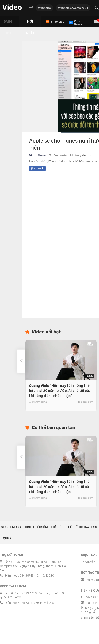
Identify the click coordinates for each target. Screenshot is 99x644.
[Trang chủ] (12, 7)
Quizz (7, 538)
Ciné (28, 527)
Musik (16, 527)
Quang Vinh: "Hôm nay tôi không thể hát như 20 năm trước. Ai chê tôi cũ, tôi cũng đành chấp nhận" (59, 390)
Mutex (86, 155)
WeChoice (44, 7)
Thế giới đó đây (77, 527)
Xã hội (57, 527)
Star (4, 527)
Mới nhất (30, 23)
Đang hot (7, 23)
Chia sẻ (38, 168)
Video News (37, 155)
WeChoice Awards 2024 (73, 7)
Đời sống (42, 527)
